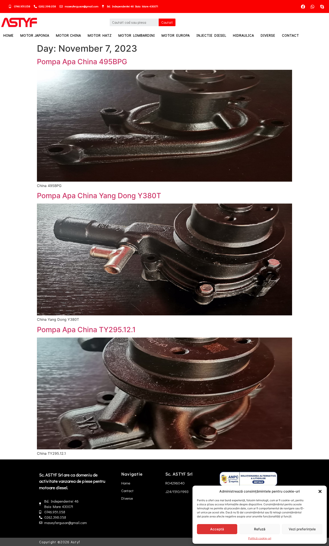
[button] (320, 491)
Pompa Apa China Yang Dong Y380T (99, 195)
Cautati (167, 22)
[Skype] (322, 6)
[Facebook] (303, 6)
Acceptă (217, 529)
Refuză (259, 529)
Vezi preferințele (302, 529)
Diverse (268, 35)
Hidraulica (243, 35)
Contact (290, 35)
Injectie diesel (211, 35)
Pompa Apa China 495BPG (82, 61)
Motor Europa (176, 35)
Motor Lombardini (136, 35)
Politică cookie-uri (259, 538)
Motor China (68, 35)
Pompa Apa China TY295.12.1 (86, 329)
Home (8, 35)
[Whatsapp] (312, 6)
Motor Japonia (34, 35)
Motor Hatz (100, 35)
